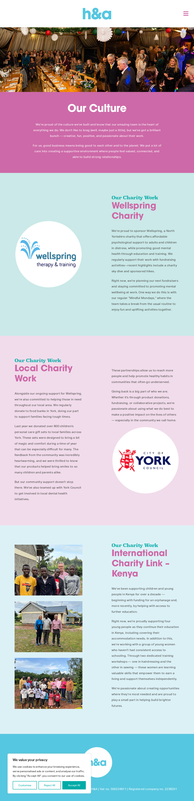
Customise (24, 785)
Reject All (49, 785)
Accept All (74, 785)
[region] (49, 773)
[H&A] (97, 9)
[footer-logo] (97, 748)
